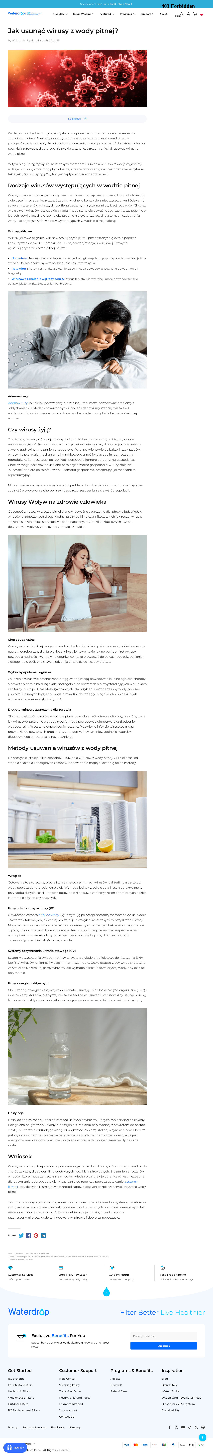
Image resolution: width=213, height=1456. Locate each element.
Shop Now (124, 3)
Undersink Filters (19, 1391)
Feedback (57, 1427)
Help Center (67, 1378)
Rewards (116, 1385)
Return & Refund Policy (74, 1397)
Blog (165, 1378)
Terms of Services (34, 1427)
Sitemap (75, 1427)
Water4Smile (170, 1391)
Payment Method (71, 1404)
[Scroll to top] (106, 1292)
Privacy (12, 1427)
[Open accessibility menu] (202, 1437)
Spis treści (74, 118)
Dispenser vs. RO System (178, 1404)
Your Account (68, 1410)
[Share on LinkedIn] (43, 1235)
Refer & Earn (118, 1391)
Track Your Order (70, 1391)
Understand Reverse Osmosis (181, 1397)
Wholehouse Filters (21, 1397)
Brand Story (169, 1385)
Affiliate (115, 1378)
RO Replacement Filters (24, 1410)
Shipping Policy (69, 1385)
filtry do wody (49, 915)
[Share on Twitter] (21, 1235)
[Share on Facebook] (28, 1235)
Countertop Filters (20, 1385)
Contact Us (66, 1416)
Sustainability (171, 1410)
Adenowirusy (18, 403)
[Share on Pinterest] (36, 1235)
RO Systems (16, 1378)
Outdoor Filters (18, 1404)
